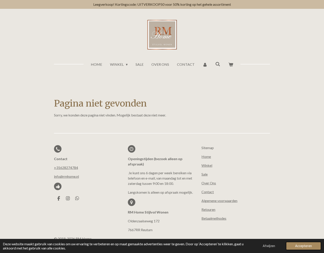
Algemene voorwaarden (219, 201)
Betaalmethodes (213, 218)
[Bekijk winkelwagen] (230, 64)
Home (206, 156)
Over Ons (208, 183)
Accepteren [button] (303, 246)
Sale (204, 174)
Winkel (206, 165)
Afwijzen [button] (269, 246)
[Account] (205, 64)
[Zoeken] (217, 64)
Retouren (208, 209)
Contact (207, 192)
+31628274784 (66, 167)
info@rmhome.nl (66, 176)
